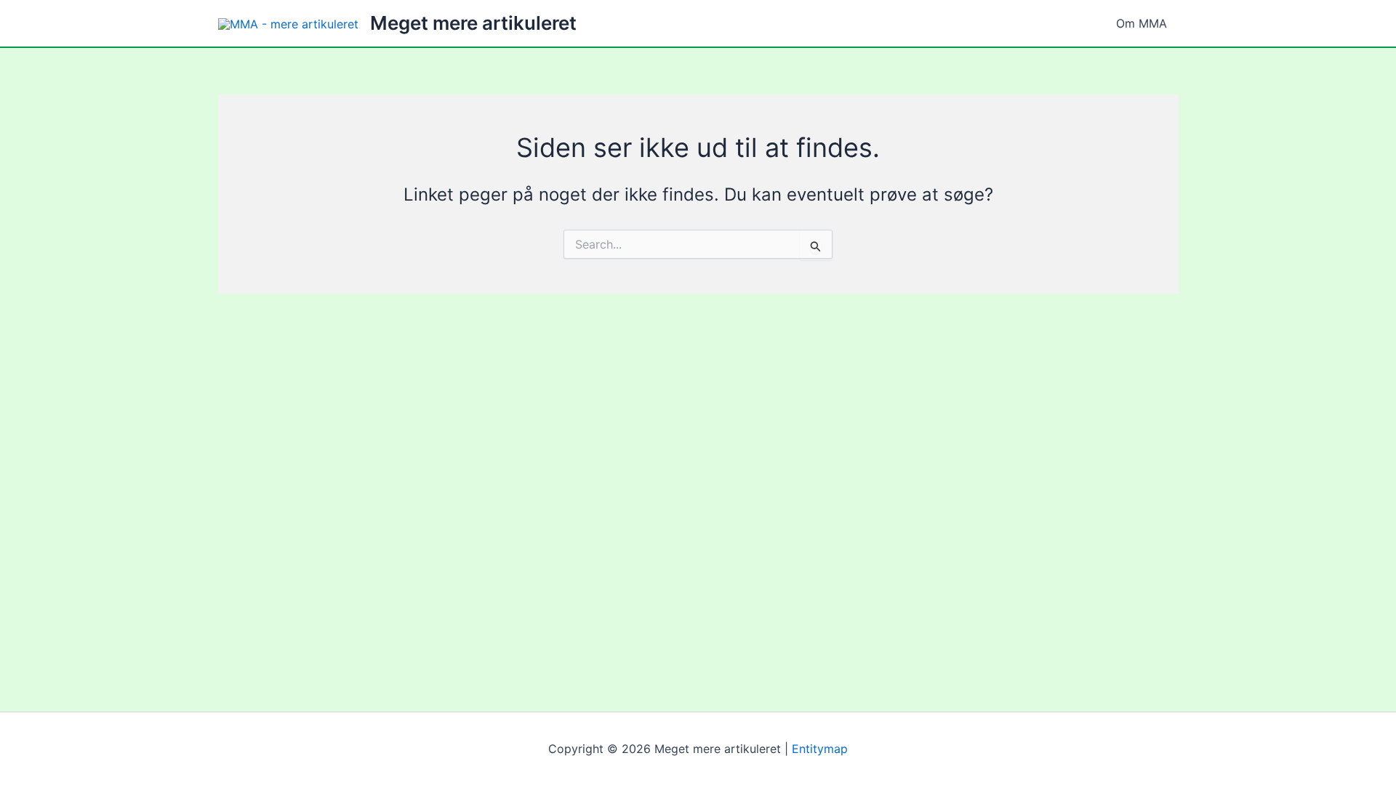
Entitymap (820, 748)
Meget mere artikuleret (473, 23)
